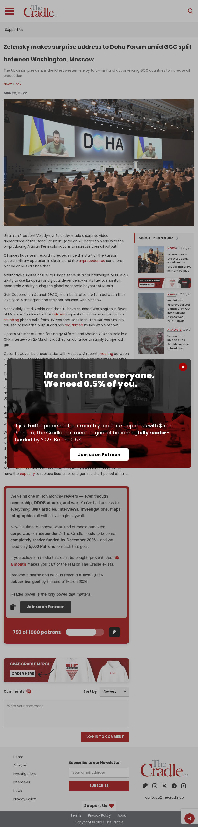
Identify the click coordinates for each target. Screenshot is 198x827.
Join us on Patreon (99, 455)
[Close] (183, 367)
